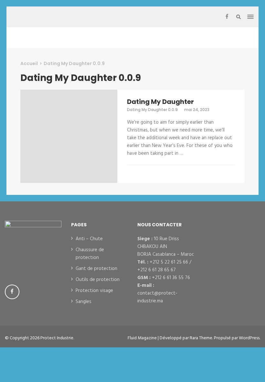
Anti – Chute (89, 239)
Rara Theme (201, 338)
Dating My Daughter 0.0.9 (152, 109)
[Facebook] (227, 17)
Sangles (83, 302)
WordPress (249, 338)
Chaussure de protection (90, 254)
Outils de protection (98, 280)
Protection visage (94, 291)
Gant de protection (96, 269)
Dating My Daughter (160, 101)
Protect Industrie (56, 338)
